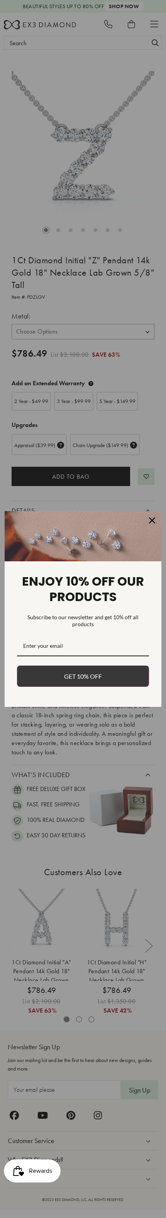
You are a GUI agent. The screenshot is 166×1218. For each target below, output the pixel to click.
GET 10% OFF (83, 676)
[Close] (152, 520)
